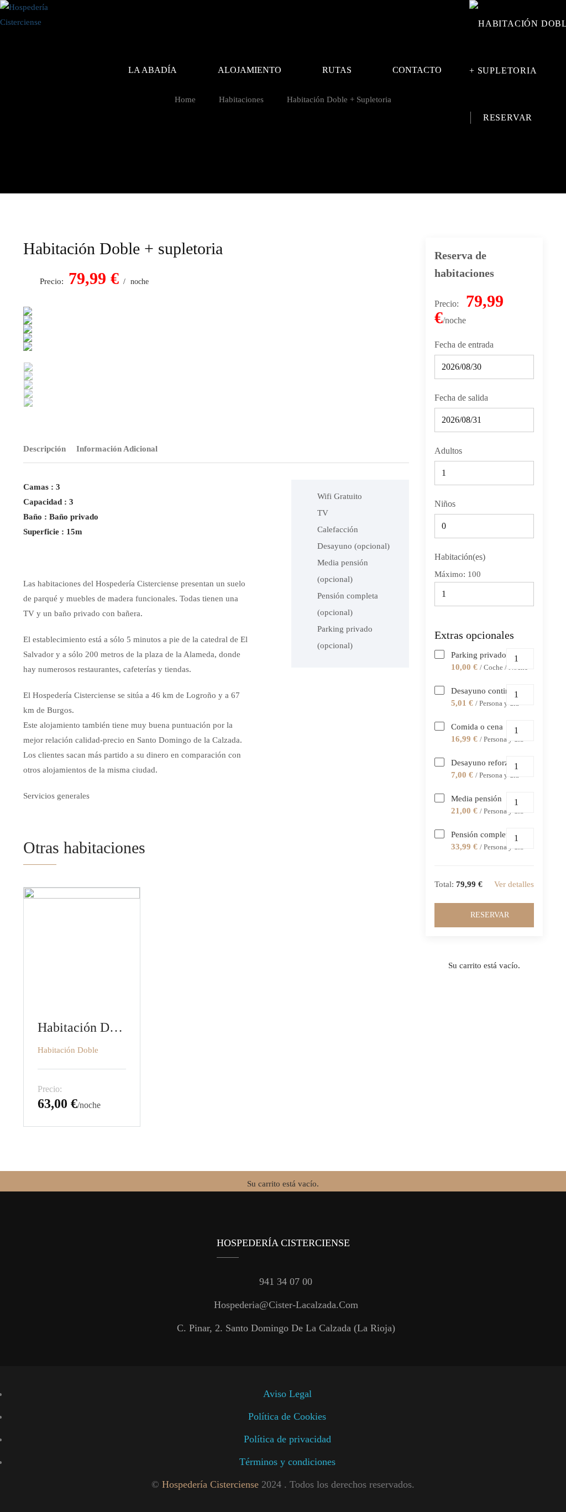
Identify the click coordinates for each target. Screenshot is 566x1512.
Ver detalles (514, 884)
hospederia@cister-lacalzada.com (286, 1304)
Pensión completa (481, 834)
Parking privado (478, 654)
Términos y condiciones (287, 1461)
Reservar (489, 915)
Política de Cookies (287, 1416)
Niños (444, 503)
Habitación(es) (459, 556)
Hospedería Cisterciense (210, 1484)
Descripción (44, 448)
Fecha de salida (461, 397)
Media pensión (476, 798)
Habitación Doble (68, 1050)
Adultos (448, 450)
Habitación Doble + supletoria (123, 248)
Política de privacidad (287, 1439)
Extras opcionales (475, 635)
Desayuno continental (488, 690)
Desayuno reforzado (486, 762)
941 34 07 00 (285, 1281)
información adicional (117, 448)
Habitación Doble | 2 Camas (82, 1027)
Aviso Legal (287, 1393)
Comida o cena (477, 726)
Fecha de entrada (464, 344)
